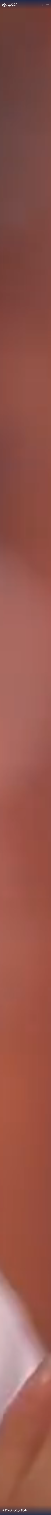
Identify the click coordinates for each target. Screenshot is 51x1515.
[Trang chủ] (10, 5)
